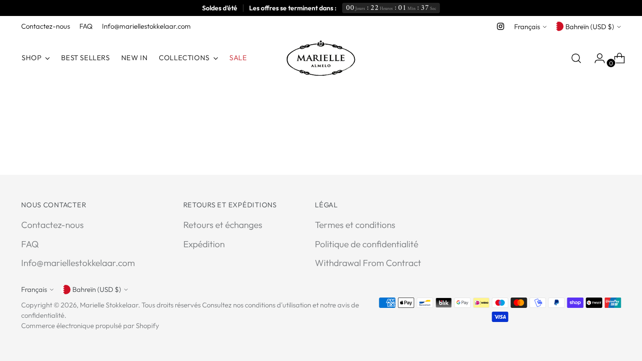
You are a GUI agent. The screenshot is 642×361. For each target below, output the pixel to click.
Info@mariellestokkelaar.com (78, 262)
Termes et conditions (355, 224)
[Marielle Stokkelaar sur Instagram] (500, 26)
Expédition (204, 244)
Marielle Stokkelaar (109, 304)
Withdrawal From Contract (368, 262)
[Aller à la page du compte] (596, 58)
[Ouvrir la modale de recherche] (576, 58)
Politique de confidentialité (366, 244)
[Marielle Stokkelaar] (321, 58)
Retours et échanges (222, 224)
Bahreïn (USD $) (589, 26)
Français (527, 26)
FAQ (30, 244)
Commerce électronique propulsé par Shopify (90, 325)
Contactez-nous (52, 224)
